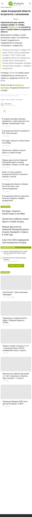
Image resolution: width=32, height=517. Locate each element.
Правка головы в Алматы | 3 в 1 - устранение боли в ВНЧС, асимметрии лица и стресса (16, 348)
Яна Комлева (8, 104)
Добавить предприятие (16, 265)
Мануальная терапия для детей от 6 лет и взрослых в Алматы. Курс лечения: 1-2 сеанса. (16, 376)
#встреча (12, 99)
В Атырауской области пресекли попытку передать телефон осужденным (15, 198)
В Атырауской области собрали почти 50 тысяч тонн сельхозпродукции (15, 186)
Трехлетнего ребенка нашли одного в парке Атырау (14, 151)
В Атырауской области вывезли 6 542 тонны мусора (16, 132)
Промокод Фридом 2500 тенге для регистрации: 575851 (15, 402)
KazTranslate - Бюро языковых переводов (15, 293)
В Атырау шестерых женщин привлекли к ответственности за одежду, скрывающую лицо (15, 121)
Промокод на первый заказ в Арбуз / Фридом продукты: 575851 (15, 320)
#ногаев (3, 99)
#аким (7, 99)
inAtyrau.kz (13, 27)
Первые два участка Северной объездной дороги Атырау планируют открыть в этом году (15, 162)
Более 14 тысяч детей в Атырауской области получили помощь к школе (15, 174)
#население (19, 99)
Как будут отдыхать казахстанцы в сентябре (16, 141)
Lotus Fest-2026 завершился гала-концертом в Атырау (15, 241)
